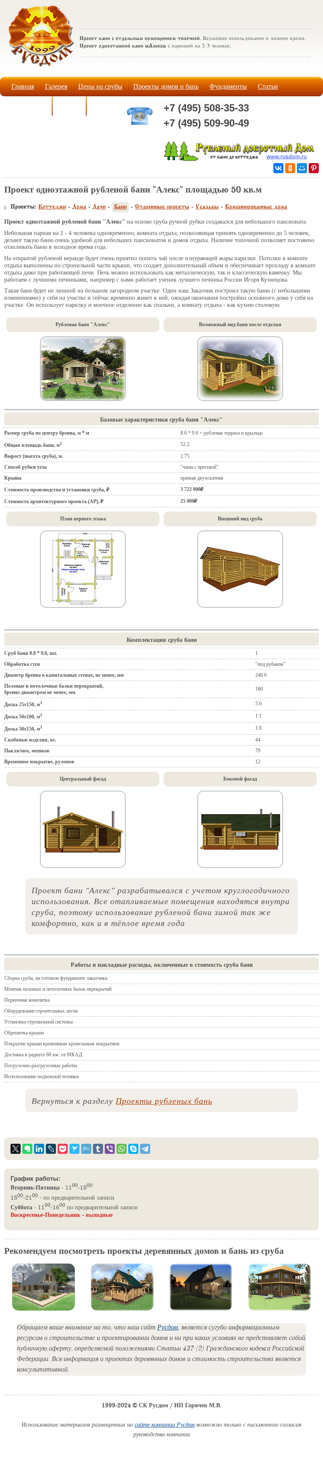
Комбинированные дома (256, 207)
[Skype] (133, 1149)
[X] (16, 1149)
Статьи (268, 86)
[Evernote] (27, 1149)
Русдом (167, 1328)
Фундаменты (228, 86)
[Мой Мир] (302, 168)
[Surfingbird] (74, 1149)
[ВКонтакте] (278, 168)
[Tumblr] (98, 1149)
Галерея (56, 86)
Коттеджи (52, 207)
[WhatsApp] (121, 1149)
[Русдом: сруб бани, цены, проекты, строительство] (41, 68)
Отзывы (69, 105)
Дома (79, 207)
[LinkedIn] (39, 1149)
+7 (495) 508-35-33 (206, 107)
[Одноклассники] (290, 168)
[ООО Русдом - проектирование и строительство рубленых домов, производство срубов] (240, 159)
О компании (29, 105)
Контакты (106, 105)
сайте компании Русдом (165, 1425)
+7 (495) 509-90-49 (206, 123)
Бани (120, 207)
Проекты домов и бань (166, 86)
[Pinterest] (314, 168)
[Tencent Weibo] (86, 1149)
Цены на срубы (100, 86)
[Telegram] (145, 1149)
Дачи (99, 207)
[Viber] (110, 1149)
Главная (22, 86)
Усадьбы (207, 207)
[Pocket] (63, 1149)
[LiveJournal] (51, 1149)
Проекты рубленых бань (164, 1100)
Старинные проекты (162, 207)
